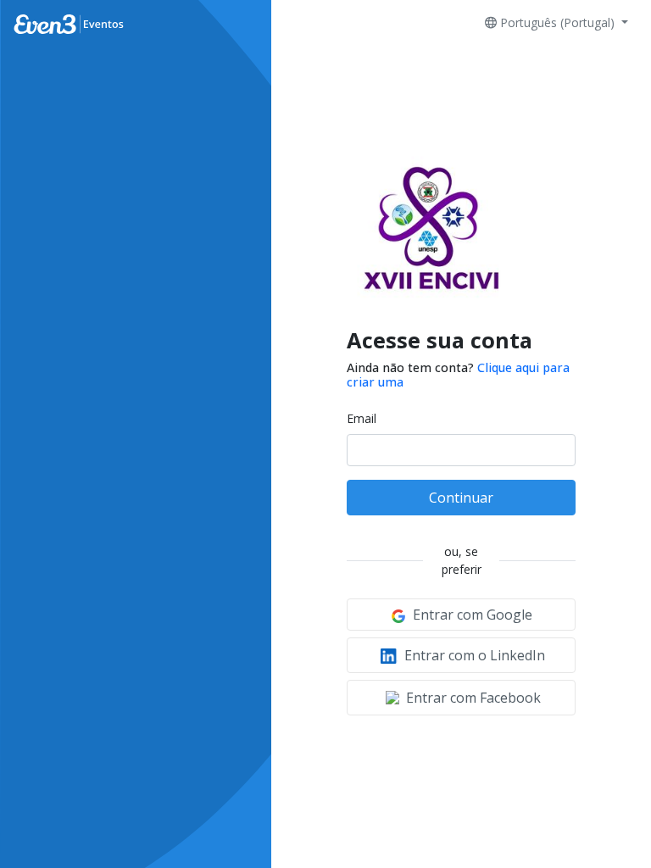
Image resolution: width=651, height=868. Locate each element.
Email (361, 418)
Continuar (461, 497)
